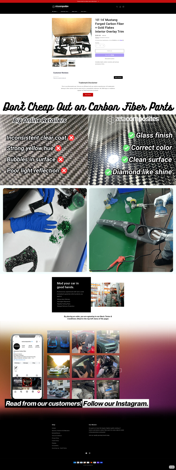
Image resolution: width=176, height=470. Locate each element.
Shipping (97, 37)
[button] (117, 6)
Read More (88, 94)
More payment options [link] (109, 58)
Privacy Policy (55, 438)
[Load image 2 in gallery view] (63, 63)
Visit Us (117, 370)
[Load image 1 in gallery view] (55, 63)
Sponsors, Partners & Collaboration (61, 430)
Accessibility (55, 445)
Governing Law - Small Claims (59, 448)
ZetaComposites (89, 465)
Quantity (97, 42)
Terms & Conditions (57, 435)
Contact (54, 428)
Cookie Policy (55, 440)
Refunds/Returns (56, 433)
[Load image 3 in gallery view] (71, 63)
